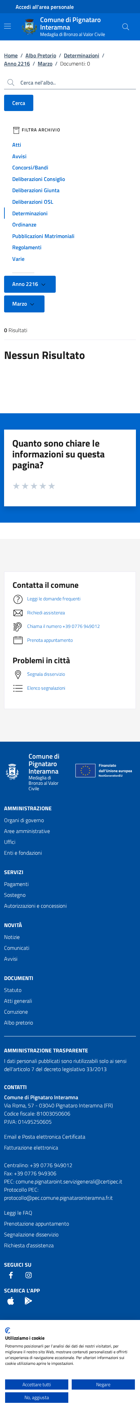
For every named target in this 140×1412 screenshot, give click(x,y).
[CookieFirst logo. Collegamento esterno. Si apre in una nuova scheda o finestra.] (7, 1330)
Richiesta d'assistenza (29, 1245)
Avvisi (19, 156)
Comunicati (16, 948)
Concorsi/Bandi (30, 167)
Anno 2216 (17, 63)
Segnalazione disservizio (31, 1234)
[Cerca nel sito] (126, 27)
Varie (18, 259)
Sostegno (14, 895)
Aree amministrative (27, 831)
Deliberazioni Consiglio (38, 179)
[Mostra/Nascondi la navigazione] (7, 26)
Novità (13, 925)
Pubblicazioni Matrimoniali (43, 236)
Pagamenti (16, 884)
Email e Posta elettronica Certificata (44, 1137)
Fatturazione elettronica (31, 1147)
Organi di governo (24, 820)
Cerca (18, 103)
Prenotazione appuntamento (36, 1223)
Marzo (45, 63)
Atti (16, 145)
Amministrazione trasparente (46, 1050)
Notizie (12, 937)
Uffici (9, 842)
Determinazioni (81, 55)
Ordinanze (24, 224)
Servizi (13, 872)
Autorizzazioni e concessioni (35, 906)
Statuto (12, 990)
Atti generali (18, 1001)
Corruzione (16, 1012)
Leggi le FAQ (18, 1213)
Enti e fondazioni (23, 853)
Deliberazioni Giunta (35, 190)
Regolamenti (26, 247)
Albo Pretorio (40, 55)
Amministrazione (28, 808)
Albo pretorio (18, 1022)
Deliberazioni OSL (32, 202)
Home (11, 55)
